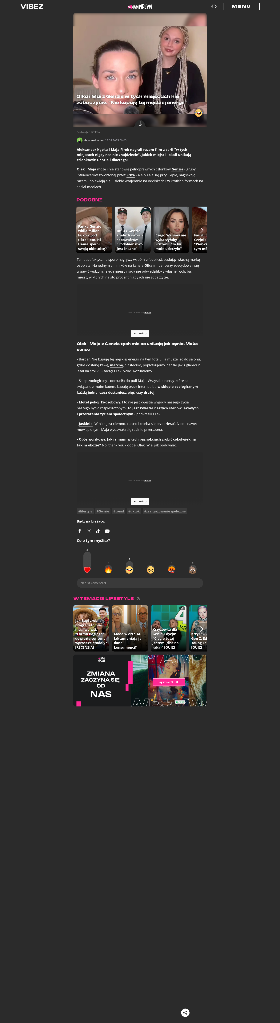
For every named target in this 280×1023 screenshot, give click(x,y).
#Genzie (103, 511)
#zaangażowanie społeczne (165, 511)
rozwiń (139, 333)
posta (147, 312)
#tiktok (134, 511)
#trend (119, 511)
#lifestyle (85, 511)
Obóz (92, 439)
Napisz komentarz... (95, 583)
